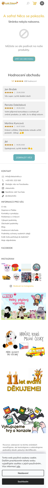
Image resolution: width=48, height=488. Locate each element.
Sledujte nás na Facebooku (16, 184)
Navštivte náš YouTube (15, 192)
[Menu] (42, 3)
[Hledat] (28, 3)
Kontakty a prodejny (9, 213)
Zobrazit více (24, 157)
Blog (3, 227)
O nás (3, 206)
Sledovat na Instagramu (23, 286)
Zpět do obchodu (24, 59)
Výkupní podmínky (9, 220)
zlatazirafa (9, 188)
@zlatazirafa (10, 196)
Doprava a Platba (8, 210)
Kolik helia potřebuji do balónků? (15, 237)
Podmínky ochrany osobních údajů (15, 233)
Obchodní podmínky (9, 223)
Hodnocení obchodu (24, 75)
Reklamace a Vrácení (10, 217)
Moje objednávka (8, 240)
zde (18, 466)
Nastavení (23, 473)
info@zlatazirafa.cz (13, 176)
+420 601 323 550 (13, 180)
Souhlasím (23, 481)
